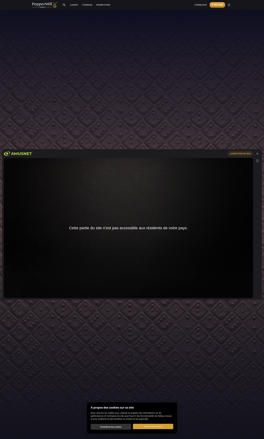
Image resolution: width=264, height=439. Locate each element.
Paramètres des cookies (110, 427)
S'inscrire (217, 5)
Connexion (200, 5)
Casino (74, 5)
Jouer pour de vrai (240, 153)
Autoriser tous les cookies (153, 426)
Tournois (87, 5)
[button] (257, 153)
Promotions (103, 5)
